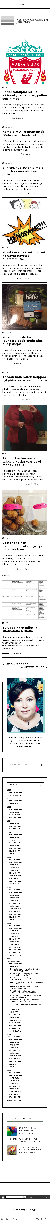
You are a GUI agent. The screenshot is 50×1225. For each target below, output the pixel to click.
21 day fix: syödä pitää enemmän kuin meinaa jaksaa (30, 1150)
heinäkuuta (14, 843)
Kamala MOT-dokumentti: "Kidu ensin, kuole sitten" (23, 133)
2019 (9, 832)
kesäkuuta (13, 845)
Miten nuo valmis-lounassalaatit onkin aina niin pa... (24, 987)
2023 (9, 790)
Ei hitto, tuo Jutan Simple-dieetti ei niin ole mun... (26, 978)
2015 (9, 959)
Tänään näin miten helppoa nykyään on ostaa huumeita (24, 378)
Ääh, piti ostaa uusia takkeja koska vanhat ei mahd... (26, 996)
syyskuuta (13, 840)
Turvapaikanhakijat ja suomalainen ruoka (19, 629)
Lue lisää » (17, 118)
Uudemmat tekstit (16, 664)
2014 (9, 1034)
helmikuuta (14, 829)
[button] (25, 4)
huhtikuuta (14, 815)
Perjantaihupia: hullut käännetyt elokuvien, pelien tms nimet (24, 95)
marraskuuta (15, 792)
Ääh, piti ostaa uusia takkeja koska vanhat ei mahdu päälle (21, 462)
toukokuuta (14, 876)
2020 (9, 821)
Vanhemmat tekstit (33, 667)
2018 (9, 857)
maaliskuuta (14, 818)
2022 (9, 798)
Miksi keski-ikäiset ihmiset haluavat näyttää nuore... (26, 983)
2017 (9, 887)
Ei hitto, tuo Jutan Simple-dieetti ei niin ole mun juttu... (23, 171)
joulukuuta (14, 859)
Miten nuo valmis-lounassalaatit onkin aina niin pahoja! (22, 341)
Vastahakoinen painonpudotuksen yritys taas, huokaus (22, 546)
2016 (9, 923)
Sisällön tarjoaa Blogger (25, 1209)
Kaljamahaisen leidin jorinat (9, 1220)
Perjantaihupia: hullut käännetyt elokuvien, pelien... (25, 970)
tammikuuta (14, 795)
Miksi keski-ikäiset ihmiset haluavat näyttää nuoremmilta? (23, 256)
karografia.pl (41, 1219)
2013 (9, 1070)
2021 (9, 807)
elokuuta (13, 870)
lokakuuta (14, 804)
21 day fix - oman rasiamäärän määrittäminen (28, 1130)
